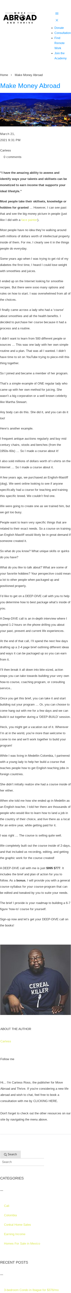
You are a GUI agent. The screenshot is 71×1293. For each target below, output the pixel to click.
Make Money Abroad (30, 85)
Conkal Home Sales (17, 1224)
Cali (6, 1206)
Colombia (10, 1215)
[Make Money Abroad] (35, 109)
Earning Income (14, 1234)
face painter (29, 220)
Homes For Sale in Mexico (22, 1243)
